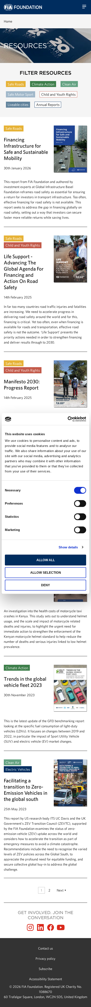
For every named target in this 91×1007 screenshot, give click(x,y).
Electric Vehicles (18, 769)
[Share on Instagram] (30, 927)
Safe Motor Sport (20, 94)
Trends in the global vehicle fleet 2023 (45, 708)
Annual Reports (47, 105)
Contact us (45, 948)
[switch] (80, 503)
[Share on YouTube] (61, 927)
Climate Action (43, 84)
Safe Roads (16, 84)
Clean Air (69, 84)
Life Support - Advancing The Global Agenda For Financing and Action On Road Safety (45, 293)
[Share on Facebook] (51, 927)
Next (60, 890)
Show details (68, 547)
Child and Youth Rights (58, 94)
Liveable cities (18, 105)
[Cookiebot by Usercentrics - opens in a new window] (67, 419)
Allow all (45, 560)
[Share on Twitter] (40, 927)
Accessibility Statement (45, 979)
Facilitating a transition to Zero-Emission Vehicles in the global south (45, 815)
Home (8, 21)
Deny (45, 585)
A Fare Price (45, 605)
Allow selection (45, 572)
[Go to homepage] (23, 7)
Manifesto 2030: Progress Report (45, 408)
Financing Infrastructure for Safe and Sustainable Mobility (45, 176)
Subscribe (45, 969)
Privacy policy (45, 958)
